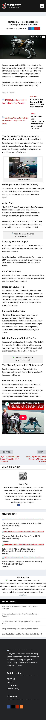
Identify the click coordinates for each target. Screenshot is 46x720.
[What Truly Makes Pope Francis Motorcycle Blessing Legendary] (23, 545)
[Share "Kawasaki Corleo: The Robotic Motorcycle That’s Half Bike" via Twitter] (32, 29)
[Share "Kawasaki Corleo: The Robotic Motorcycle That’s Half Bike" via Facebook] (29, 29)
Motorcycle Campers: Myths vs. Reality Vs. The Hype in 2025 (22, 562)
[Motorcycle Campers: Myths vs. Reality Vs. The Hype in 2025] (23, 558)
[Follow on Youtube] (17, 706)
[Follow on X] (13, 706)
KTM (35, 96)
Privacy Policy (13, 689)
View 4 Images (36, 37)
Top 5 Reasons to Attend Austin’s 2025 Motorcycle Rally (22, 524)
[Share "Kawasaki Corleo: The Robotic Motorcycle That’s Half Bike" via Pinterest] (38, 29)
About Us (11, 679)
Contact (10, 682)
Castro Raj (11, 28)
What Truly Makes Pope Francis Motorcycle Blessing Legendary (18, 550)
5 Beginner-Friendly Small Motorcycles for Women (20, 629)
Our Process (12, 685)
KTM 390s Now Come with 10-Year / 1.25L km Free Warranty (37, 103)
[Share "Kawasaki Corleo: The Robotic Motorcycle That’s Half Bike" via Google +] (35, 29)
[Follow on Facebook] (8, 706)
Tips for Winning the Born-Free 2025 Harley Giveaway (21, 537)
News (31, 96)
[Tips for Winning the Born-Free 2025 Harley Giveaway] (23, 532)
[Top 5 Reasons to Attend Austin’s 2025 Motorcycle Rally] (23, 519)
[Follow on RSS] (21, 706)
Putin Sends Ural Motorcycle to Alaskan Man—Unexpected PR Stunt (37, 122)
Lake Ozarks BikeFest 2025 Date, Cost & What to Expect (22, 634)
